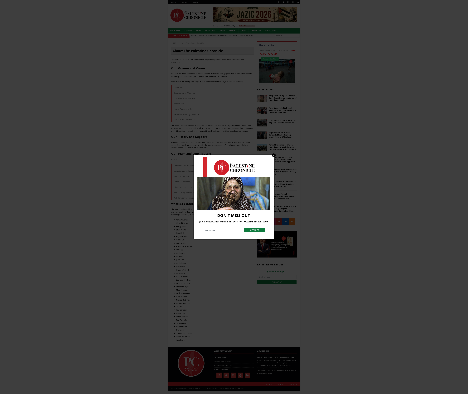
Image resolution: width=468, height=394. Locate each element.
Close (274, 155)
